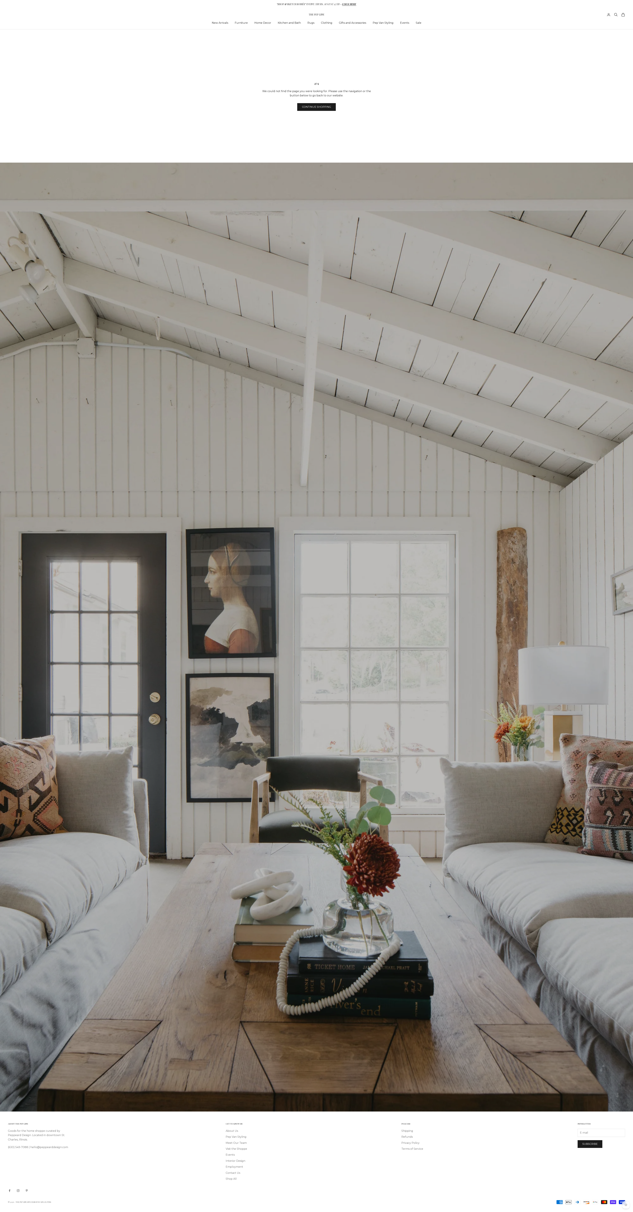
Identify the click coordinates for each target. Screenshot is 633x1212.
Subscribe (590, 1143)
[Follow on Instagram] (18, 1190)
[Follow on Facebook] (9, 1190)
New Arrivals (220, 22)
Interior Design (235, 1160)
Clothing (326, 22)
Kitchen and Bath (289, 22)
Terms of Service (412, 1148)
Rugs (310, 22)
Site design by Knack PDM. (39, 1202)
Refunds (407, 1136)
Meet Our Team (236, 1142)
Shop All (231, 1178)
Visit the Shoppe (236, 1148)
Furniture (241, 22)
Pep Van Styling (383, 22)
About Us (232, 1130)
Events (404, 22)
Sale (418, 22)
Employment (234, 1166)
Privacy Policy (410, 1142)
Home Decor (262, 22)
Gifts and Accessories (352, 22)
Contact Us (233, 1172)
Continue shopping (316, 106)
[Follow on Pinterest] (26, 1190)
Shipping (407, 1130)
